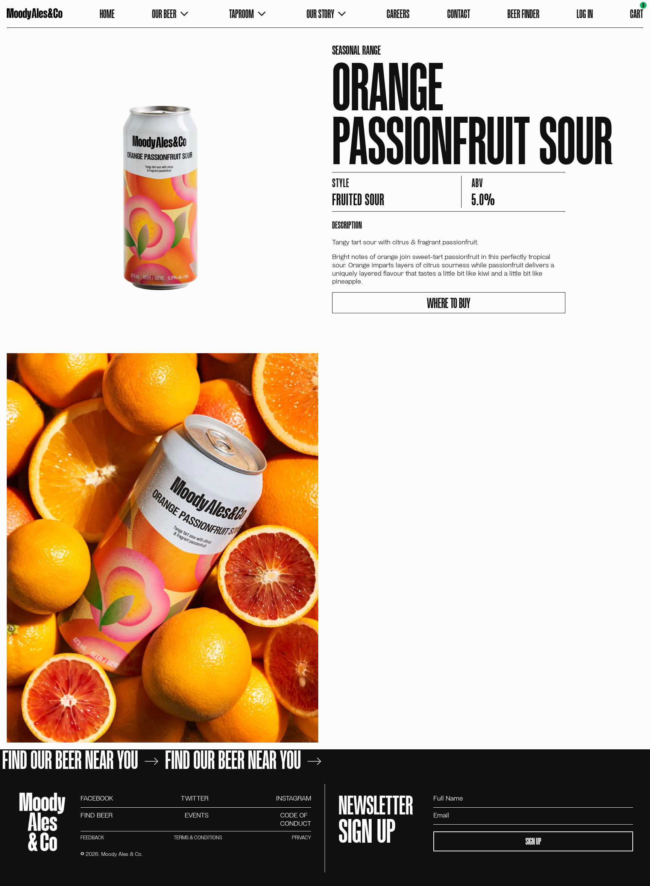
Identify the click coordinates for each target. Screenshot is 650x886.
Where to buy (448, 302)
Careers (398, 14)
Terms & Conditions (198, 837)
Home (107, 14)
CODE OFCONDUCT (295, 819)
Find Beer (96, 815)
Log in (585, 14)
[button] (636, 13)
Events (196, 815)
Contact (458, 14)
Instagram (293, 798)
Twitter (194, 798)
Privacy (301, 837)
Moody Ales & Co (121, 853)
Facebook (96, 798)
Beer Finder (523, 14)
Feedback (92, 837)
